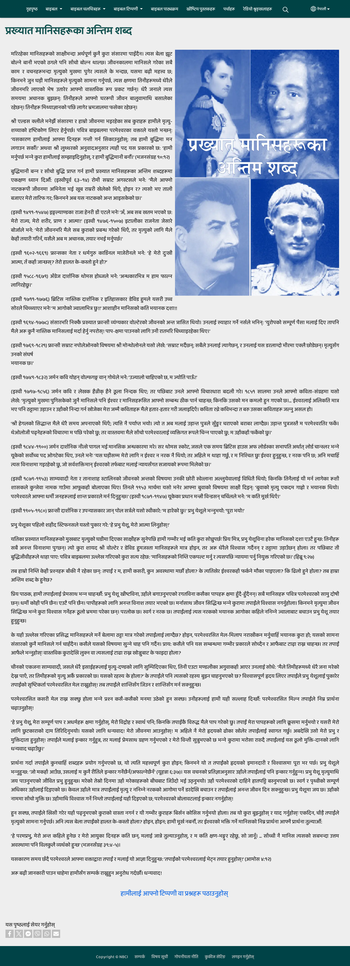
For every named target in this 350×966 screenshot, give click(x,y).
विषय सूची (159, 956)
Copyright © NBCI (112, 956)
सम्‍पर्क (140, 956)
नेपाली (321, 9)
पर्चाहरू (229, 9)
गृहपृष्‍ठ (31, 9)
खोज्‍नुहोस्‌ (285, 9)
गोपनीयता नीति (186, 956)
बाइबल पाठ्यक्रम (164, 9)
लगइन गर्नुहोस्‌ (243, 956)
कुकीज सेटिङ (215, 956)
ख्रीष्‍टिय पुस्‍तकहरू (200, 9)
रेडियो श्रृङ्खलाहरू (257, 9)
